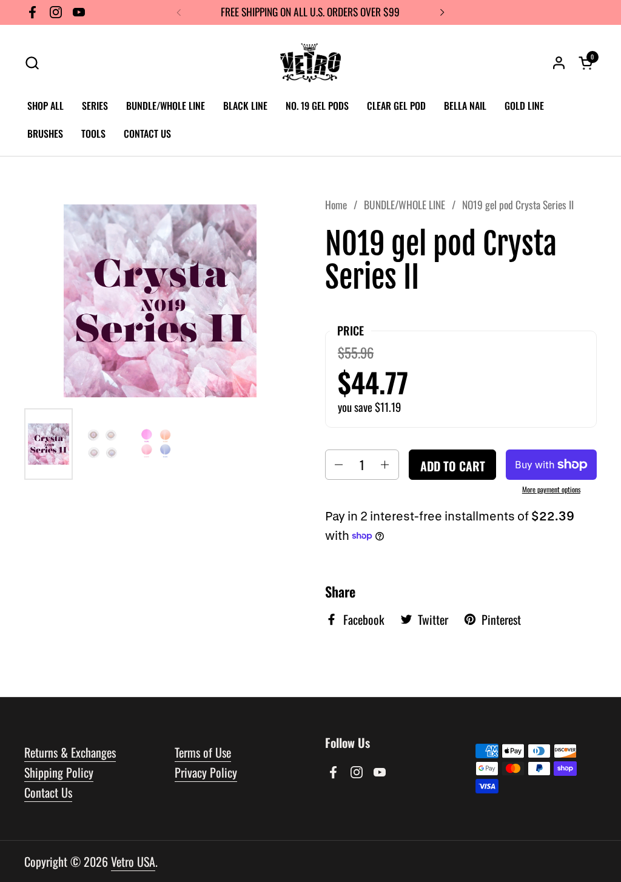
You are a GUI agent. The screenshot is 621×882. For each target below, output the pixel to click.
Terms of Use (203, 752)
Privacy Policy (206, 772)
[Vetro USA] (310, 62)
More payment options (551, 489)
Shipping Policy (58, 772)
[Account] (558, 62)
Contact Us (48, 792)
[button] (31, 62)
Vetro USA (133, 861)
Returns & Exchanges (70, 752)
